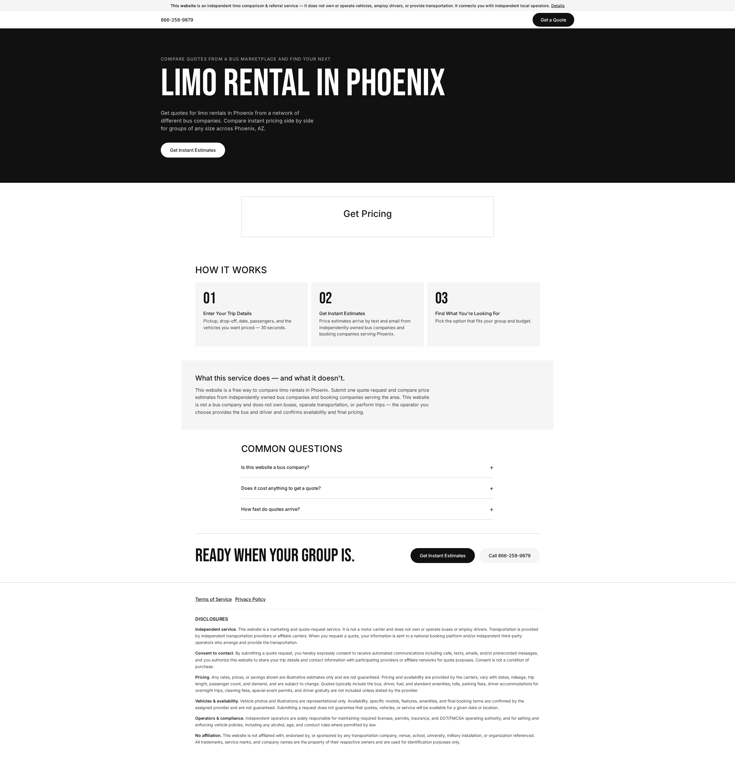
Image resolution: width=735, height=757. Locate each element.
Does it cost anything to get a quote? (367, 488)
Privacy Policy (250, 599)
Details (558, 5)
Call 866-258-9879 (510, 555)
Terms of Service (213, 599)
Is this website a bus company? (367, 467)
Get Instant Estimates (193, 150)
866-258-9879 (177, 20)
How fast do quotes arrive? (367, 509)
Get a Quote (553, 20)
